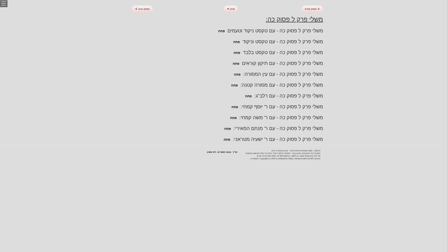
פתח (221, 31)
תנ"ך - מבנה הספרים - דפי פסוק (222, 152)
